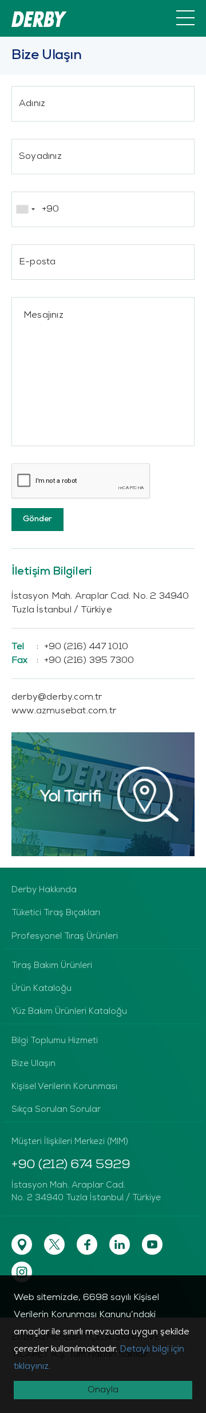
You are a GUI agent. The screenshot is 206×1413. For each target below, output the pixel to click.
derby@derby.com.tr (56, 697)
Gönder (37, 519)
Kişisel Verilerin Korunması (64, 1087)
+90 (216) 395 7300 (72, 660)
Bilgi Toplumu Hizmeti (54, 1041)
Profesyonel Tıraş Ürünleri (64, 936)
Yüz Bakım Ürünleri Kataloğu (69, 1012)
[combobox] (25, 209)
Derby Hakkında (44, 890)
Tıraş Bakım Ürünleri (51, 966)
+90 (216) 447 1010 (69, 646)
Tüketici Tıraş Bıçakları (55, 913)
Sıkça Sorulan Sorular (56, 1110)
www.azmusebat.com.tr (63, 711)
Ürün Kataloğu (41, 989)
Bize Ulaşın (33, 1064)
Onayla (103, 1390)
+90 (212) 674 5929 (70, 1165)
